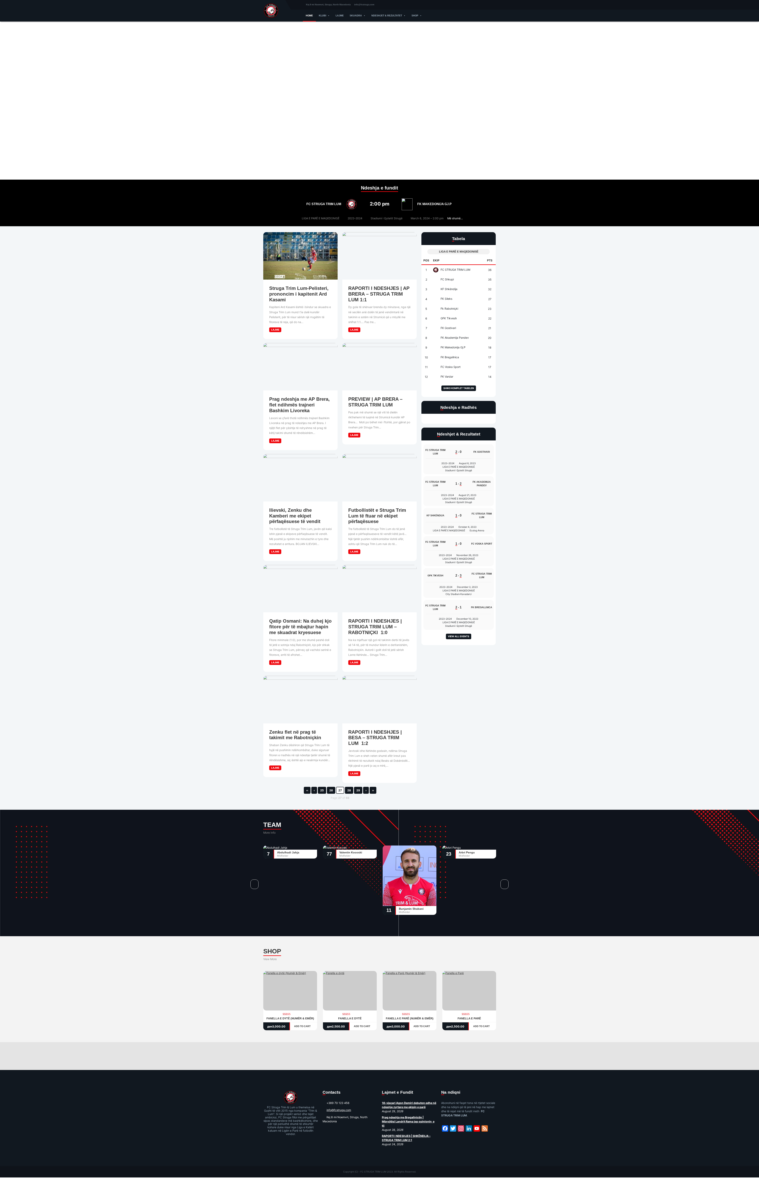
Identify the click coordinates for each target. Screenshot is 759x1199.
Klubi (322, 15)
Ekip (436, 260)
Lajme (340, 15)
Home (309, 15)
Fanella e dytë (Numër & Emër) (290, 1018)
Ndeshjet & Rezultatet (386, 15)
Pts (489, 260)
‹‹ (307, 790)
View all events (458, 636)
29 (358, 790)
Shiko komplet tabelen (458, 388)
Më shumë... (455, 218)
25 (322, 790)
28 (349, 790)
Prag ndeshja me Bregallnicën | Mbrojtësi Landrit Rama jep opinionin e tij (408, 1121)
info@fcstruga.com (364, 4)
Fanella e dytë (350, 1018)
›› (373, 790)
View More (270, 959)
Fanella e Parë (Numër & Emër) (409, 1018)
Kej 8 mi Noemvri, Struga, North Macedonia (328, 4)
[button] (328, 15)
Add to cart (302, 1026)
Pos (426, 260)
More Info (269, 832)
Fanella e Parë (469, 1018)
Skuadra (356, 15)
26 (331, 790)
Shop (415, 15)
